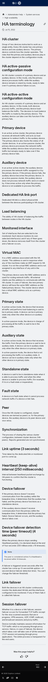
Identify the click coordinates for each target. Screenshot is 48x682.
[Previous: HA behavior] (3, 667)
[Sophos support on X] (3, 678)
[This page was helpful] (21, 656)
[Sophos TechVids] (12, 678)
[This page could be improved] (26, 656)
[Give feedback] (17, 678)
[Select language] (19, 3)
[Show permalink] (44, 24)
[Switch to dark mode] (13, 3)
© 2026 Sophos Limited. (11, 673)
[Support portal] (8, 678)
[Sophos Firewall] (3, 14)
